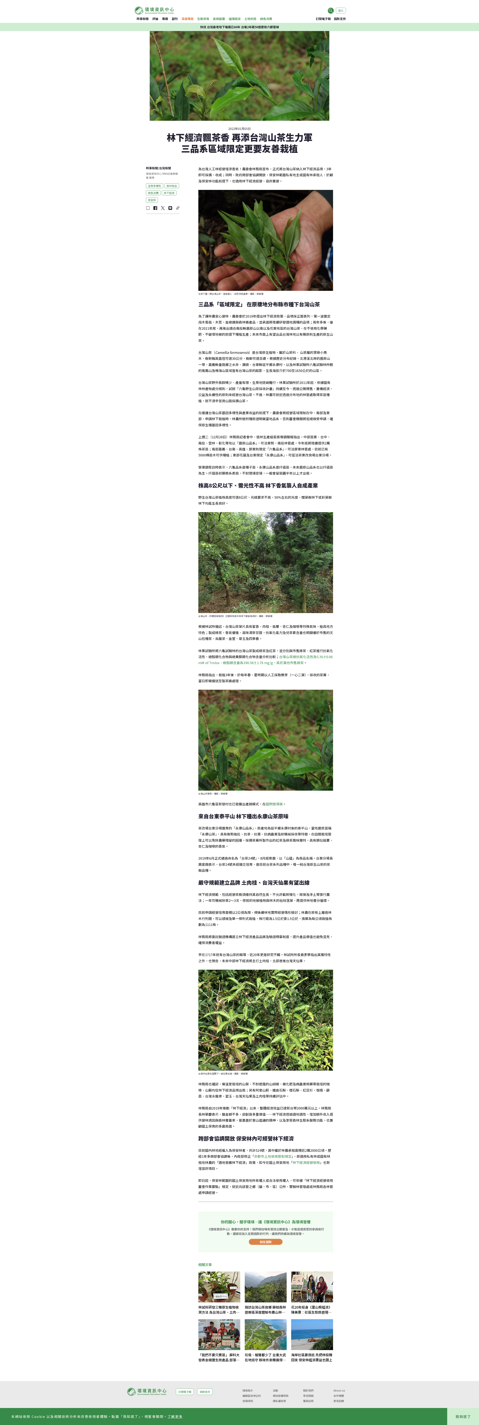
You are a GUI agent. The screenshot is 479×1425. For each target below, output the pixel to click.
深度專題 (187, 18)
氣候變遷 (219, 18)
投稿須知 (247, 1401)
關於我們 (308, 1390)
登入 (341, 10)
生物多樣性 (154, 185)
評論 (155, 18)
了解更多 (175, 1416)
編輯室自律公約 (251, 1396)
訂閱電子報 (323, 18)
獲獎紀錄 (308, 1401)
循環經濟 (235, 18)
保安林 (152, 200)
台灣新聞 (165, 168)
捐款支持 (340, 18)
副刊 (175, 18)
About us (339, 1390)
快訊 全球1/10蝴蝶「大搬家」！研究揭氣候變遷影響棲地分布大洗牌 (239, 27)
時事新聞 (143, 18)
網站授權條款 (281, 1396)
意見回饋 (338, 1401)
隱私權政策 (279, 1401)
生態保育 (203, 18)
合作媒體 (338, 1396)
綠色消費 (266, 18)
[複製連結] (178, 208)
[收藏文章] (148, 208)
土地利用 (250, 18)
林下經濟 (169, 193)
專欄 (165, 18)
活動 (275, 1390)
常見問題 (308, 1396)
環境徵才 (247, 1390)
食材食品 (172, 185)
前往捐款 (266, 1242)
